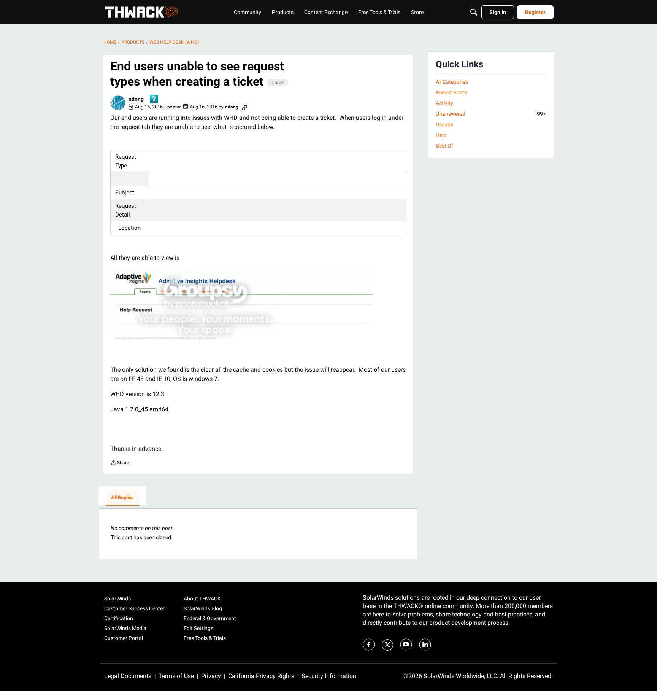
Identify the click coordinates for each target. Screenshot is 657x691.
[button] (117, 102)
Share (119, 463)
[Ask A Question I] (154, 99)
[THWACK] (141, 12)
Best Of (444, 146)
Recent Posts (451, 92)
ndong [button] (136, 99)
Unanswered (491, 114)
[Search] (474, 12)
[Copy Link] (244, 106)
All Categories (452, 82)
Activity (444, 103)
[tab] (122, 498)
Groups (444, 124)
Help (441, 135)
